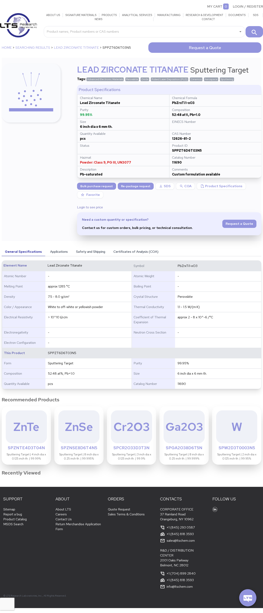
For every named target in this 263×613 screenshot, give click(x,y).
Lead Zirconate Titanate (76, 47)
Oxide (144, 79)
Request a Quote (205, 47)
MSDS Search (13, 524)
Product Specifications (221, 186)
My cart (214, 6)
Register (255, 6)
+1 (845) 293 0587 (181, 527)
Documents (237, 15)
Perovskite (132, 79)
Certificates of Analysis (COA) (135, 251)
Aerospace (211, 79)
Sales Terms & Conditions (126, 514)
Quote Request (119, 509)
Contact (208, 19)
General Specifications (23, 251)
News (99, 19)
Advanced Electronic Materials (105, 79)
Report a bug (12, 514)
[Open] (240, 32)
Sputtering (227, 79)
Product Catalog (15, 519)
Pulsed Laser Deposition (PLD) (169, 79)
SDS (255, 15)
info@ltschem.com (180, 586)
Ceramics (196, 79)
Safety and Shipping (90, 251)
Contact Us (63, 519)
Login (238, 6)
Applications (59, 251)
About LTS (63, 509)
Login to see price (90, 207)
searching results (32, 47)
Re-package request (135, 186)
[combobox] (141, 32)
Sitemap (9, 509)
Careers (61, 514)
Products (109, 15)
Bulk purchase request (96, 186)
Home (7, 47)
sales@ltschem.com (181, 540)
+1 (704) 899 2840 (181, 573)
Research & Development (204, 15)
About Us (53, 15)
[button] (185, 186)
